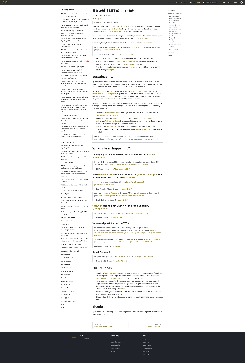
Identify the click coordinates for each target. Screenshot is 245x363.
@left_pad (121, 196)
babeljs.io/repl (106, 174)
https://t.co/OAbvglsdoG (135, 182)
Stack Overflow (116, 345)
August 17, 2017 (126, 189)
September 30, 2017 (120, 246)
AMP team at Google (112, 121)
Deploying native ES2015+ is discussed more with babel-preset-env (175, 19)
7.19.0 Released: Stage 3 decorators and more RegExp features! (74, 51)
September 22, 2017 (126, 54)
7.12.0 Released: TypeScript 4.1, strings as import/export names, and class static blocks (74, 99)
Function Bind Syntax (68, 291)
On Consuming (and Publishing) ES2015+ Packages (74, 213)
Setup (177, 2)
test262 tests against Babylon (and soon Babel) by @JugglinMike (175, 39)
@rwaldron (154, 230)
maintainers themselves (113, 99)
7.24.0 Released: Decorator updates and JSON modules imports (74, 15)
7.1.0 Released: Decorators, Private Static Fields (74, 186)
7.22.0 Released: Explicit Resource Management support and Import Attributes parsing (72, 33)
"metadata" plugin (110, 273)
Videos (192, 2)
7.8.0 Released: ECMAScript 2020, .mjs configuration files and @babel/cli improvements (73, 136)
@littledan (104, 233)
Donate (222, 2)
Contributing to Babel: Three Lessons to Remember (74, 234)
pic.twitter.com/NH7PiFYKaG (135, 196)
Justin (98, 121)
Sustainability (171, 10)
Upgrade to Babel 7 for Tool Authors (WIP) (74, 248)
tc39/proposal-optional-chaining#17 (109, 278)
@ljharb (97, 233)
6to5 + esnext (65, 308)
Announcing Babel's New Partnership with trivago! (74, 207)
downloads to (126, 61)
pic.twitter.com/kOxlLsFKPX (110, 50)
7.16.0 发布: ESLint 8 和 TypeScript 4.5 (73, 67)
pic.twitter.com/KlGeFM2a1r (139, 213)
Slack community (129, 64)
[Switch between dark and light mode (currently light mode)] (241, 2)
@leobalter (129, 233)
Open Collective (111, 126)
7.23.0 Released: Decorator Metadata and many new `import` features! (74, 26)
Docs (170, 2)
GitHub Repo (147, 345)
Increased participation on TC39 (175, 46)
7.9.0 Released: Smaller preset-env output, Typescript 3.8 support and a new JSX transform (74, 129)
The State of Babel (67, 258)
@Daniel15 (129, 177)
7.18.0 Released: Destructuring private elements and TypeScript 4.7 (73, 57)
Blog (198, 2)
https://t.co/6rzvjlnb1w (107, 196)
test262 (96, 205)
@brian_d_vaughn (147, 174)
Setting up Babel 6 (67, 281)
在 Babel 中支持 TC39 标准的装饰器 (72, 190)
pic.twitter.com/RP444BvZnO (142, 242)
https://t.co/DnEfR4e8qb (146, 256)
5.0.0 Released (65, 294)
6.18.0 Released (66, 264)
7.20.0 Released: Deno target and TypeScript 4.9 (71, 45)
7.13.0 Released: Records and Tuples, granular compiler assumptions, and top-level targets (74, 91)
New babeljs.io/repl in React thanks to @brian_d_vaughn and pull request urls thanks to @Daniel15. (175, 29)
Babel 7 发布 (65, 194)
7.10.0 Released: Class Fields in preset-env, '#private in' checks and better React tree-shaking (74, 121)
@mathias (112, 233)
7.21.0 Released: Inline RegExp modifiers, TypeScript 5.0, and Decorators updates (74, 40)
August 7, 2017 (118, 217)
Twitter (113, 351)
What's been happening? (175, 13)
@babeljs (137, 47)
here (143, 64)
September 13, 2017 (122, 169)
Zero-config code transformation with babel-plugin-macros (73, 229)
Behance (117, 118)
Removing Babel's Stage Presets (71, 197)
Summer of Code (112, 113)
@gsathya (137, 233)
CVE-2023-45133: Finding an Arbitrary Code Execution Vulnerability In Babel (75, 21)
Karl (103, 115)
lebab (123, 289)
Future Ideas (171, 52)
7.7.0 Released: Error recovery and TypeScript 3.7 (72, 147)
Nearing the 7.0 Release (68, 217)
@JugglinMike (100, 208)
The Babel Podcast (67, 162)
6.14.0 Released (66, 274)
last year (148, 43)
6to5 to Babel (116, 29)
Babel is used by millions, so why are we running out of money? (74, 77)
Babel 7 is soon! (173, 49)
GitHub (236, 2)
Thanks (170, 55)
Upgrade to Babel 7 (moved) (70, 251)
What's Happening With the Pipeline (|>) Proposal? (74, 202)
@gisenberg (145, 233)
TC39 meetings (145, 38)
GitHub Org (146, 342)
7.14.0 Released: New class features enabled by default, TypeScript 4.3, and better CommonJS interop (73, 83)
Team (229, 2)
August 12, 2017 (122, 200)
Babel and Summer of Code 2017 (71, 244)
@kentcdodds (156, 233)
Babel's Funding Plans (68, 142)
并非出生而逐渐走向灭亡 (68, 301)
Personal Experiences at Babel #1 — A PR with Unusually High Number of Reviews (74, 240)
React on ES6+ (65, 288)
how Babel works (137, 91)
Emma (115, 115)
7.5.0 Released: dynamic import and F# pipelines (73, 158)
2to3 (62, 305)
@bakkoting (98, 235)
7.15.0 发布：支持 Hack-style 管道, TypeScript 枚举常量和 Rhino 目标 (71, 71)
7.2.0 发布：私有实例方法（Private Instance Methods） (74, 180)
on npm (132, 67)
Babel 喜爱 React (66, 298)
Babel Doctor (65, 278)
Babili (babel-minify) (67, 271)
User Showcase (116, 342)
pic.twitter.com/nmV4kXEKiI (138, 164)
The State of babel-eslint (69, 115)
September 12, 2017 (120, 261)
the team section (147, 129)
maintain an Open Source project (104, 94)
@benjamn (120, 233)
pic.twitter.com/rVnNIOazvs (104, 185)
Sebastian (124, 26)
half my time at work (143, 118)
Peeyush (99, 115)
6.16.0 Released (66, 268)
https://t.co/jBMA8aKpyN (119, 164)
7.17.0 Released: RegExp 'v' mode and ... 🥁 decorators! (75, 62)
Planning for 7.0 (66, 224)
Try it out (184, 2)
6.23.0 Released (66, 254)
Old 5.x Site (146, 354)
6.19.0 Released (66, 261)
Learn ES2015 (84, 339)
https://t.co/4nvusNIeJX (123, 242)
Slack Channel (115, 348)
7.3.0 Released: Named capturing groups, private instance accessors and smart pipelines (74, 174)
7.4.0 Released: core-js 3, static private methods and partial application (73, 167)
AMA (138, 129)
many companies (115, 31)
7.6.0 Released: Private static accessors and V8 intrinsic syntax (75, 152)
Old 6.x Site (146, 351)
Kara (107, 115)
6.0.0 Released (65, 284)
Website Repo (147, 348)
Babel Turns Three (67, 221)
